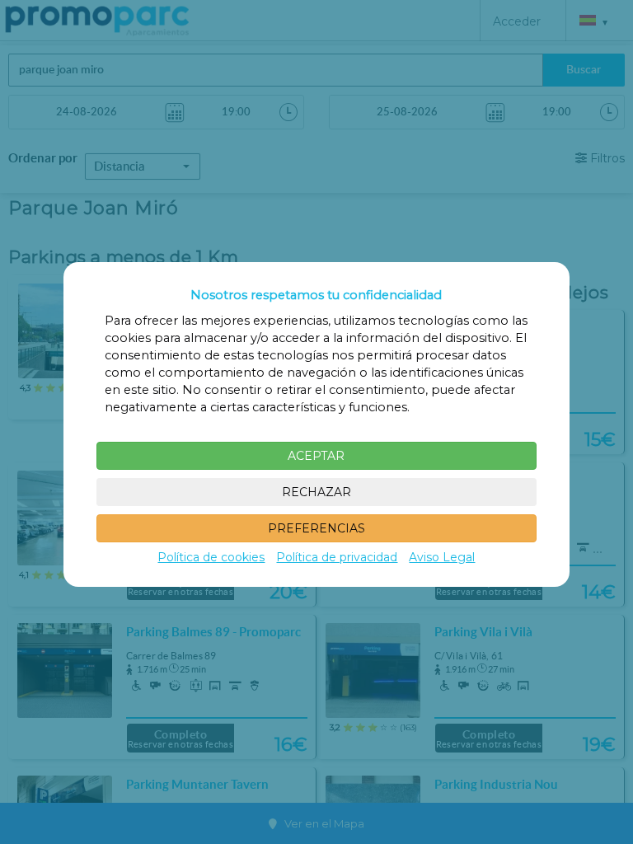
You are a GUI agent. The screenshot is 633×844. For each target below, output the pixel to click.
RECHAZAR (316, 492)
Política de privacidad (336, 557)
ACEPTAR (316, 455)
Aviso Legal (442, 557)
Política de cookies (211, 557)
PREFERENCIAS (316, 528)
